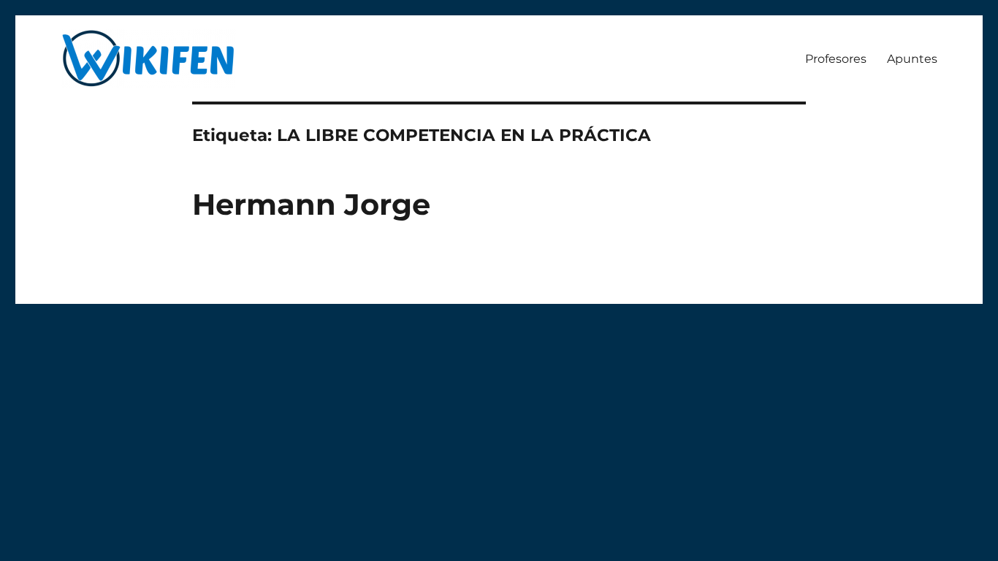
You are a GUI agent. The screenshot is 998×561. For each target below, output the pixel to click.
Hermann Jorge (311, 204)
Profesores (835, 59)
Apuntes (912, 59)
